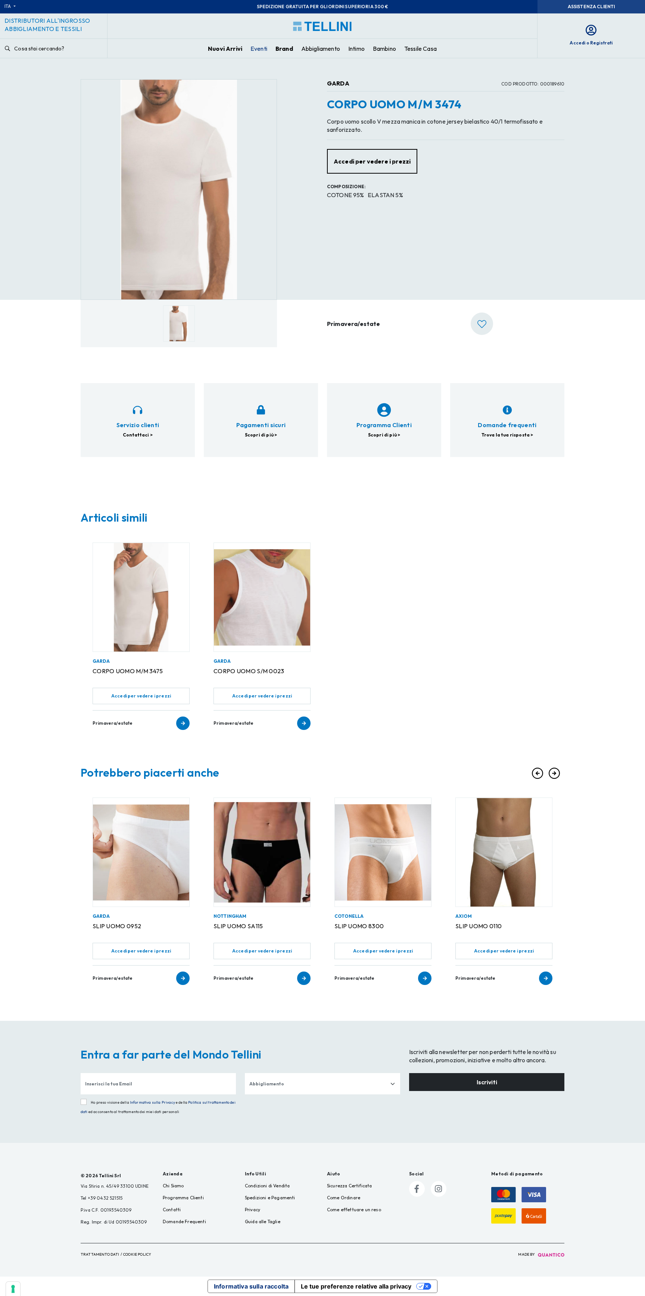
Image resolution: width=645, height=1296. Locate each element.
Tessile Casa (420, 48)
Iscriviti (487, 1082)
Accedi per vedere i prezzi (141, 696)
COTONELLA (349, 916)
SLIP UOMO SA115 (238, 926)
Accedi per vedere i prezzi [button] (372, 161)
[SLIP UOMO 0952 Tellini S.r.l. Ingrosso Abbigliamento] (141, 852)
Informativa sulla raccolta (251, 1286)
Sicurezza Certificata (349, 1185)
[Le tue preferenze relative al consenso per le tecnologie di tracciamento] (13, 1289)
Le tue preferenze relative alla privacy (356, 1286)
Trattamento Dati (100, 1254)
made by (527, 1254)
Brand (284, 48)
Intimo (356, 48)
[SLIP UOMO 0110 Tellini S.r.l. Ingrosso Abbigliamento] (503, 852)
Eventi (258, 48)
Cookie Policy (137, 1254)
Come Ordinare (343, 1197)
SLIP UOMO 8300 (359, 926)
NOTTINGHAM (230, 916)
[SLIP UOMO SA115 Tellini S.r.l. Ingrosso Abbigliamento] (262, 852)
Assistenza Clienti (591, 6)
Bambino (384, 48)
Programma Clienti (183, 1197)
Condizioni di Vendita (267, 1185)
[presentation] (537, 773)
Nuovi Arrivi (225, 48)
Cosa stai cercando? (38, 48)
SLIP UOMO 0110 (478, 926)
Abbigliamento (320, 48)
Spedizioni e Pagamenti (270, 1197)
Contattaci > (138, 435)
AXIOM (463, 916)
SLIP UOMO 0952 (117, 926)
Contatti (172, 1209)
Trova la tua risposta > (507, 435)
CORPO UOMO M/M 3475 (128, 671)
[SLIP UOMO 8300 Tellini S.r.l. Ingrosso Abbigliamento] (382, 852)
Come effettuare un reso (354, 1209)
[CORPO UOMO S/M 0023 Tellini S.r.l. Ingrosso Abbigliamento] (262, 597)
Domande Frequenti (184, 1221)
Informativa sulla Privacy (152, 1102)
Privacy (252, 1209)
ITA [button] (8, 6)
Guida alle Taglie (262, 1221)
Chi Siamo (173, 1185)
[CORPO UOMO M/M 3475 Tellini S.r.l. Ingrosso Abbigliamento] (141, 597)
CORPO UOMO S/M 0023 (249, 671)
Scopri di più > (261, 435)
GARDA (338, 83)
